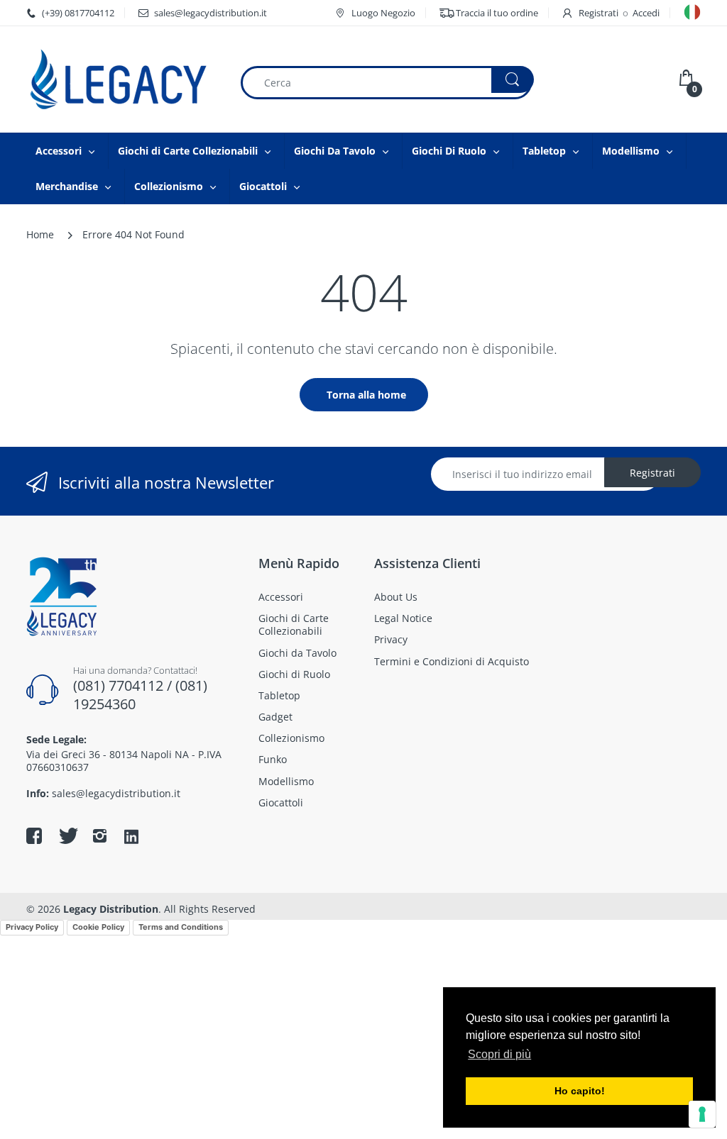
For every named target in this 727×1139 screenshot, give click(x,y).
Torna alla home (366, 394)
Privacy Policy (32, 927)
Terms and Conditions (180, 927)
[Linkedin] (131, 837)
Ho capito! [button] (579, 1090)
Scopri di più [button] (499, 1054)
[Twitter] (67, 835)
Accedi (646, 12)
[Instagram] (99, 835)
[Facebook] (34, 835)
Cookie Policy (98, 927)
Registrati (598, 12)
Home (40, 234)
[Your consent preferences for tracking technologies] (702, 1114)
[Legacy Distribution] (122, 79)
